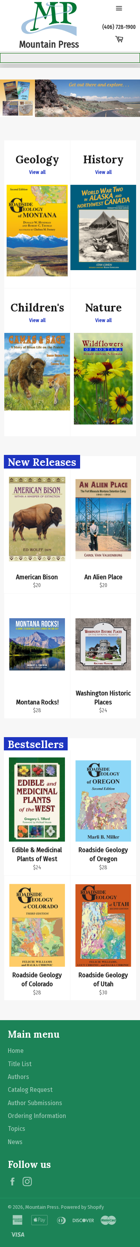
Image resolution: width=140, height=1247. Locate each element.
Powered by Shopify (82, 1207)
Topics (16, 1129)
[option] (70, 98)
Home (16, 1051)
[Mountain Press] (49, 19)
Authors (18, 1077)
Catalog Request (30, 1090)
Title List (20, 1064)
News (15, 1142)
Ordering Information (37, 1116)
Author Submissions (35, 1103)
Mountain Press (42, 1207)
